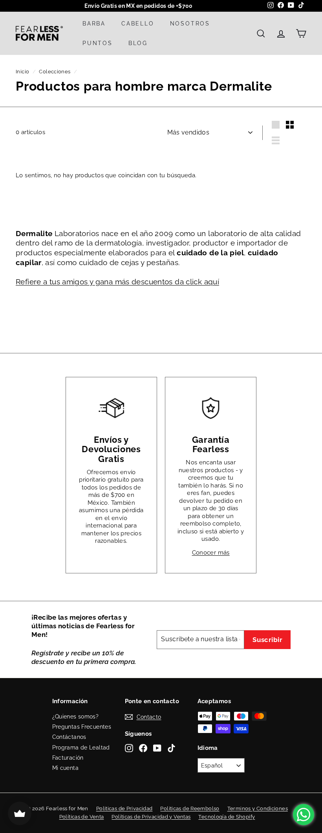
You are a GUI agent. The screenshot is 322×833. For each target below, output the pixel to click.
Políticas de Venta (81, 817)
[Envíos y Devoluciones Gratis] (111, 408)
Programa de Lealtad (81, 747)
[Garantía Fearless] (210, 408)
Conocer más (211, 552)
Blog (138, 43)
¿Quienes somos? (75, 716)
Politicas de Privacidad (124, 808)
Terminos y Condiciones (257, 808)
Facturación (68, 758)
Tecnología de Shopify (226, 817)
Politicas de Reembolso (189, 808)
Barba (94, 23)
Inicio (22, 72)
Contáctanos (69, 737)
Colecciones (54, 72)
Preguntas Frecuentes (82, 727)
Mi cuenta (65, 768)
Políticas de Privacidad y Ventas (151, 817)
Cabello (137, 23)
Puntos (97, 43)
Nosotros (190, 23)
